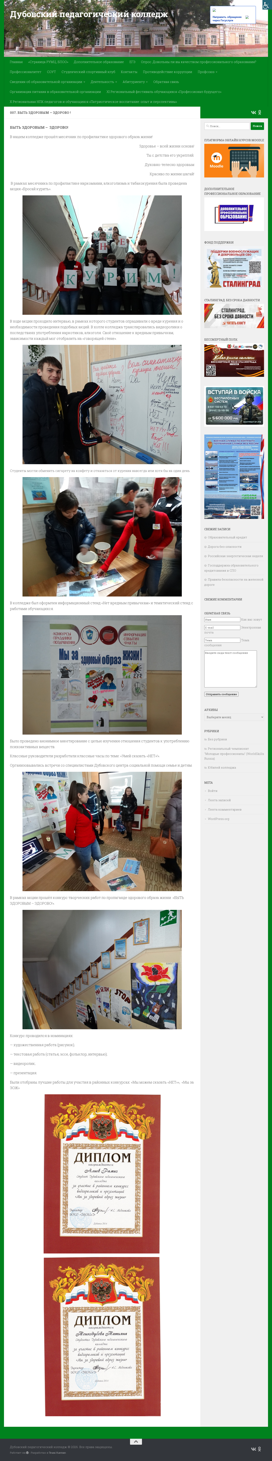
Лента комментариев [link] (225, 809)
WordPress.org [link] (218, 819)
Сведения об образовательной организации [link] (46, 82)
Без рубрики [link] (217, 739)
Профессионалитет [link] (25, 72)
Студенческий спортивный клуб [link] (88, 72)
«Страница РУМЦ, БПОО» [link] (48, 62)
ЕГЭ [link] (132, 62)
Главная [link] (16, 62)
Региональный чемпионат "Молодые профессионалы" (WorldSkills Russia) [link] (234, 753)
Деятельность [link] (102, 82)
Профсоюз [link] (206, 72)
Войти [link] (212, 791)
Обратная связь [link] (166, 82)
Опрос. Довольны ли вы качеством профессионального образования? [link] (198, 62)
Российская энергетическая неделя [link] (235, 556)
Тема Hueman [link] (57, 1452)
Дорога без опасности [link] (225, 547)
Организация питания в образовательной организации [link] (55, 92)
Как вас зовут (251, 619)
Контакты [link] (129, 72)
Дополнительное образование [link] (99, 62)
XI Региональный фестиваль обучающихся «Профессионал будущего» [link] (164, 92)
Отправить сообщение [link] (221, 694)
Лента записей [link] (219, 800)
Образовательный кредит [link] (227, 537)
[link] (267, 5)
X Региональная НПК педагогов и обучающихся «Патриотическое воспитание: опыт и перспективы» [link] (93, 101)
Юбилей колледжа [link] (222, 767)
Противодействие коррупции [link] (167, 72)
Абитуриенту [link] (134, 82)
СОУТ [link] (51, 72)
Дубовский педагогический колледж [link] (89, 13)
